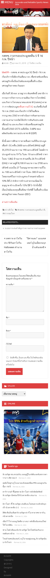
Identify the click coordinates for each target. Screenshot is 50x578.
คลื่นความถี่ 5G (26, 106)
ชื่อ (7, 317)
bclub (6, 63)
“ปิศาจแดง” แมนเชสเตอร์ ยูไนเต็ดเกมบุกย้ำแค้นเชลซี (36, 242)
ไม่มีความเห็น (35, 63)
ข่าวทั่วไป (9, 210)
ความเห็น (10, 284)
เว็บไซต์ (9, 344)
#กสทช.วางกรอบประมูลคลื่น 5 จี (31, 210)
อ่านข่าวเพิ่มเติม (10, 202)
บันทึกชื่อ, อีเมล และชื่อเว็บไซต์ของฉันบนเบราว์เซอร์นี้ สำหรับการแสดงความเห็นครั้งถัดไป (24, 361)
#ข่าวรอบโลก (9, 213)
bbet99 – (6, 72)
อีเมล (8, 331)
